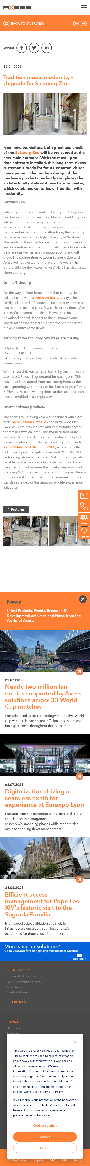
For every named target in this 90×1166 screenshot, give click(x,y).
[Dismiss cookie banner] (75, 1042)
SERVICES (14, 1022)
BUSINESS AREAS (19, 970)
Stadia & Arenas (18, 992)
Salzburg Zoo (27, 152)
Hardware (13, 1028)
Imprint (38, 1160)
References (16, 1002)
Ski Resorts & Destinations (24, 976)
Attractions (14, 987)
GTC (52, 1160)
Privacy (77, 1160)
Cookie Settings (17, 1160)
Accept (45, 1137)
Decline (45, 1148)
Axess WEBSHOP (48, 298)
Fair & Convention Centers (25, 982)
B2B (64, 1160)
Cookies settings (45, 1125)
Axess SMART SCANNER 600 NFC (29, 447)
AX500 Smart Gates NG (30, 422)
